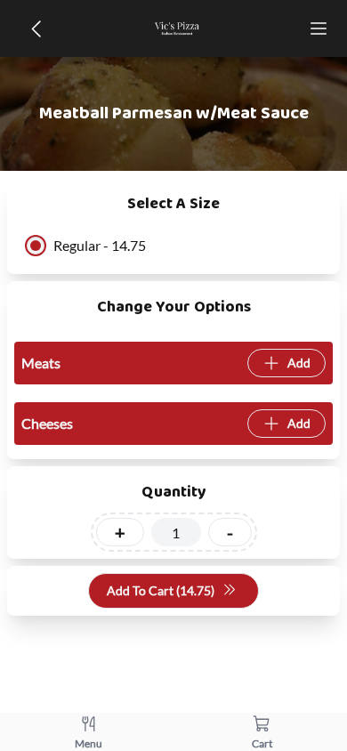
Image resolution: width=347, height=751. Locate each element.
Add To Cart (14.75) (160, 590)
